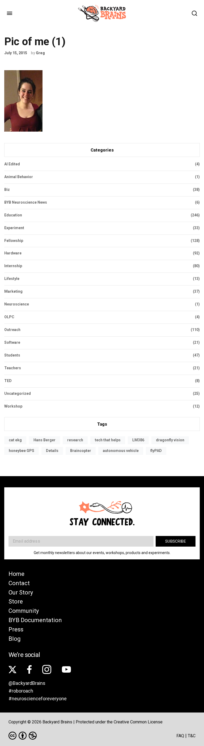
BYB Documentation (35, 620)
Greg (40, 53)
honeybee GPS (21, 451)
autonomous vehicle (121, 451)
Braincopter (80, 451)
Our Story (20, 592)
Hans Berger (44, 440)
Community (23, 610)
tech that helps (108, 440)
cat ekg (15, 440)
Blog (14, 638)
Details (52, 451)
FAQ (180, 735)
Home (16, 574)
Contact (19, 583)
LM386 (138, 440)
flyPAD (156, 451)
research (75, 440)
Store (15, 601)
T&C (192, 735)
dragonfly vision (170, 440)
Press (15, 629)
